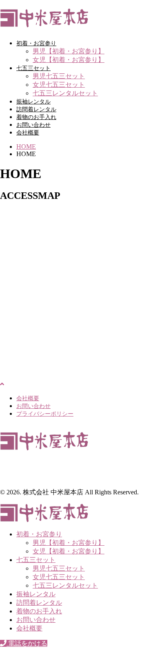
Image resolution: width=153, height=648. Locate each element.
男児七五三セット (59, 76)
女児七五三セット (59, 84)
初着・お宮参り (36, 43)
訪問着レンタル (36, 109)
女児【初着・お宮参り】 (68, 59)
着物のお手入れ (36, 117)
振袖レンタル (33, 102)
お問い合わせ (33, 125)
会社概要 (27, 133)
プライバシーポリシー (44, 414)
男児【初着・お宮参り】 (68, 51)
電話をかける (27, 643)
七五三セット (33, 68)
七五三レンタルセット (65, 93)
